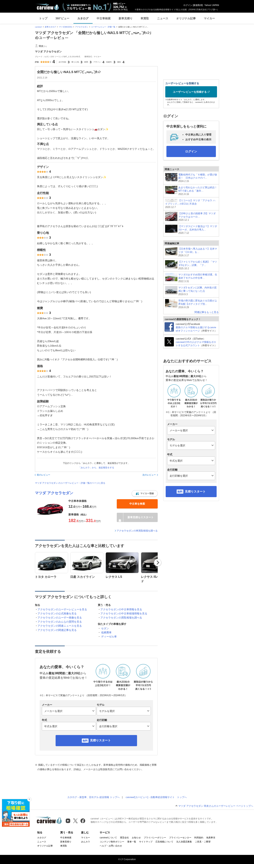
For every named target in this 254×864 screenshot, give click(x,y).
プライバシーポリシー (155, 837)
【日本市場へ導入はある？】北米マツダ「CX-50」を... (197, 252)
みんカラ (85, 841)
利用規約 (198, 837)
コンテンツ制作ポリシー (112, 841)
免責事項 (210, 837)
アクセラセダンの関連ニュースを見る (60, 625)
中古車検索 (104, 18)
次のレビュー (149, 475)
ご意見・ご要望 (202, 841)
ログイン (187, 5)
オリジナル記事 (186, 18)
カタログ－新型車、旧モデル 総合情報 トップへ (93, 797)
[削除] (29, 799)
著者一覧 (131, 841)
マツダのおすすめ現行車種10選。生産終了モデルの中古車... (197, 278)
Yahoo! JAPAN (211, 5)
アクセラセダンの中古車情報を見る (121, 609)
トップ (43, 18)
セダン (105, 628)
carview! (38, 27)
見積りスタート (100, 740)
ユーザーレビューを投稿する (190, 91)
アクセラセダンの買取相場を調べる (121, 617)
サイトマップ (145, 841)
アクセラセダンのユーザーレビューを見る (62, 609)
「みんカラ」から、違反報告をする (96, 467)
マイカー (209, 18)
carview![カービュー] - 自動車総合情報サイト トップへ (156, 797)
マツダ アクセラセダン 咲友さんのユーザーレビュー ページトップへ (215, 806)
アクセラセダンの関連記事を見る (57, 630)
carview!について (108, 837)
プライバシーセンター (180, 837)
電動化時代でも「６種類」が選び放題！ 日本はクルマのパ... (197, 178)
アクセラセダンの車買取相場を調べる (137, 530)
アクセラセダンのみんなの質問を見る (60, 621)
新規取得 (197, 5)
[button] (145, 493)
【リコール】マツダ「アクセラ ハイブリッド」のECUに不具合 (190, 204)
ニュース (162, 18)
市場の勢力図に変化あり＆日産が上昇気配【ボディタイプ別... (197, 304)
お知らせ (136, 837)
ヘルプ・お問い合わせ (111, 845)
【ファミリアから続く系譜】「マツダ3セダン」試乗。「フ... (197, 265)
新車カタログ (50, 27)
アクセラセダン (81, 27)
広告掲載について (164, 841)
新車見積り (126, 18)
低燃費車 (106, 632)
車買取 (145, 18)
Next (158, 562)
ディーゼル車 (109, 636)
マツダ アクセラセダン (54, 493)
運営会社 (124, 837)
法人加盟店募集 (184, 841)
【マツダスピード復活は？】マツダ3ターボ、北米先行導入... (197, 229)
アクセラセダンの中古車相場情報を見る (123, 613)
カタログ (83, 18)
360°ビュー (62, 18)
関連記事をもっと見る (206, 312)
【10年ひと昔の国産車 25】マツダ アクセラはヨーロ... (197, 217)
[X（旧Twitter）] (75, 821)
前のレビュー (43, 475)
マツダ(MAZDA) (65, 27)
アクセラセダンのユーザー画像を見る (60, 617)
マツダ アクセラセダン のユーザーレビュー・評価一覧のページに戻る (70, 483)
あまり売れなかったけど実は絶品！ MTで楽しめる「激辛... (197, 191)
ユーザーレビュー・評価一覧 (103, 27)
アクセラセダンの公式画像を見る (57, 613)
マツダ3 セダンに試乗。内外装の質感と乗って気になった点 (197, 291)
